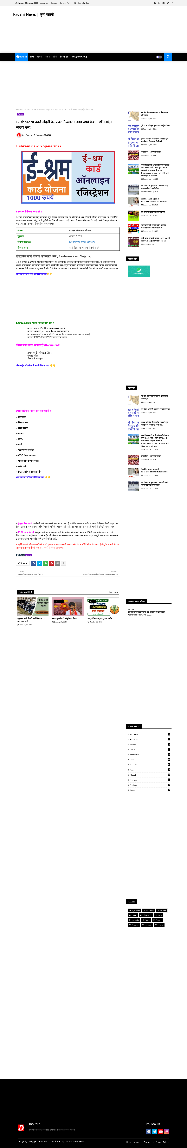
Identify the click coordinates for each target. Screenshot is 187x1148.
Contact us (149, 1142)
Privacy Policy (66, 3)
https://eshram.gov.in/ (82, 241)
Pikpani (150, 775)
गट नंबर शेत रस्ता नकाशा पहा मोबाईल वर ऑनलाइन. (154, 113)
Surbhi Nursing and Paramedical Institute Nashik (154, 200)
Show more (113, 592)
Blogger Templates (38, 1141)
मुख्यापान (23, 56)
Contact (54, 3)
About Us (44, 3)
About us (138, 1142)
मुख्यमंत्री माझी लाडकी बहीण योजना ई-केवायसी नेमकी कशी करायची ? (154, 226)
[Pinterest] (51, 563)
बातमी (32, 56)
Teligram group (80, 56)
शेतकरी (39, 56)
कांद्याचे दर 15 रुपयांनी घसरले (151, 151)
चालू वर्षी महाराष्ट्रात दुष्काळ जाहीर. (100, 618)
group (149, 749)
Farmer (150, 744)
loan (150, 759)
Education (149, 739)
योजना (47, 56)
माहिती (54, 56)
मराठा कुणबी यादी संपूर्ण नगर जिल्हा (64, 618)
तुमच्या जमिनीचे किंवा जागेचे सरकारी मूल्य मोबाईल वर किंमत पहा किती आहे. (154, 140)
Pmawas (149, 780)
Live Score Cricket (81, 3)
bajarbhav (150, 734)
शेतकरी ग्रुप (64, 56)
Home (19, 109)
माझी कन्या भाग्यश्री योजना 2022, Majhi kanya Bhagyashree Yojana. (155, 239)
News (150, 769)
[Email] (57, 563)
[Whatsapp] (45, 563)
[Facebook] (33, 563)
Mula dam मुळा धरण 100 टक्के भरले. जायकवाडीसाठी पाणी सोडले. (155, 187)
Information (150, 754)
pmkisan (150, 785)
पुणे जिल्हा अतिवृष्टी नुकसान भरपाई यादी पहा (155, 125)
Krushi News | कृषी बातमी (33, 14)
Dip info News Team (74, 1141)
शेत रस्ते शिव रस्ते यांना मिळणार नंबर (153, 212)
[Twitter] (39, 563)
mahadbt (150, 764)
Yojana (27, 109)
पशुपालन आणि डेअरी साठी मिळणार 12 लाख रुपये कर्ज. (31, 620)
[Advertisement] (120, 29)
